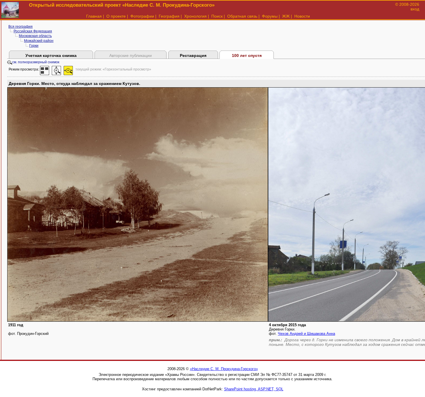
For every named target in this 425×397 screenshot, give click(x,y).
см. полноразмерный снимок (35, 62)
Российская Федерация (33, 31)
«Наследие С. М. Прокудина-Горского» (224, 369)
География (169, 16)
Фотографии (142, 16)
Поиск (217, 16)
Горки (33, 45)
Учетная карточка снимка (51, 55)
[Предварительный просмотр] (44, 69)
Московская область (35, 36)
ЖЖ (286, 16)
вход (415, 9)
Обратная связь (242, 16)
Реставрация (193, 55)
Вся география (20, 26)
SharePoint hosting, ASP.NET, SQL (253, 389)
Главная (94, 16)
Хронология (195, 16)
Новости (302, 16)
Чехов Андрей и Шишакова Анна (306, 333)
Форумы (270, 16)
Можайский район (38, 40)
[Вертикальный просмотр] (56, 69)
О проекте (116, 16)
